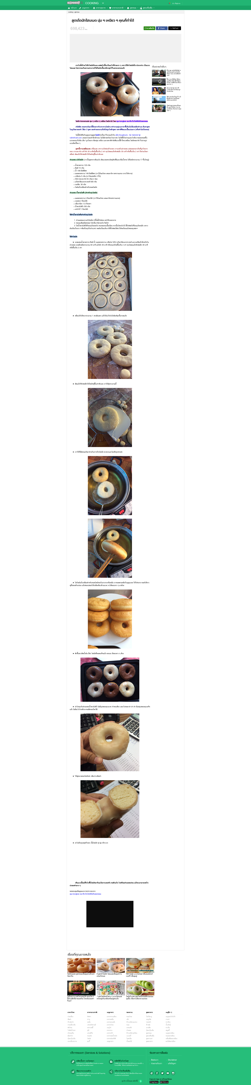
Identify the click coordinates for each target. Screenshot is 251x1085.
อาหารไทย (110, 1025)
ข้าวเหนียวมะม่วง (131, 1022)
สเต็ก (89, 1022)
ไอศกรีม (129, 1038)
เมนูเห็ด (148, 1019)
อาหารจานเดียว (111, 1016)
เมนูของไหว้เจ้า (170, 1016)
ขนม (127, 1025)
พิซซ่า (89, 1016)
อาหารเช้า (110, 1033)
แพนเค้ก (129, 1027)
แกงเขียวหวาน (72, 1041)
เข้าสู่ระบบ (177, 3)
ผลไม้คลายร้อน (170, 1041)
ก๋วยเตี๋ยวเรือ (71, 1025)
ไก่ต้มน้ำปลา (71, 1030)
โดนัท (97, 135)
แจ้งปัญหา (172, 1063)
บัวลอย (128, 1030)
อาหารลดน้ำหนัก (112, 1036)
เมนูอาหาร (85, 8)
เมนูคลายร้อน (170, 1033)
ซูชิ (88, 1030)
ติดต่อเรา (154, 1060)
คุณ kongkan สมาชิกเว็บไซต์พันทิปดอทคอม (132, 121)
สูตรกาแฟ (149, 1038)
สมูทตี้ (168, 1030)
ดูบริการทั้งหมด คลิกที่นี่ (130, 1081)
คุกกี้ (88, 1041)
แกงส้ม (148, 1027)
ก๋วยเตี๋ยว (70, 1016)
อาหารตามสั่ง (111, 1022)
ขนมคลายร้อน (170, 1036)
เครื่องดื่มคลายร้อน (171, 1038)
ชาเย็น (168, 1027)
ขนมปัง (89, 1036)
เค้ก (127, 1019)
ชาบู (88, 1019)
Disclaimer (172, 1060)
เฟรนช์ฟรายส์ (91, 1025)
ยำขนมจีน (71, 1033)
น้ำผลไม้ (129, 1041)
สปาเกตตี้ (90, 1027)
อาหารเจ (109, 1030)
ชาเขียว (168, 1022)
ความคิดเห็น (150, 28)
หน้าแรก (74, 8)
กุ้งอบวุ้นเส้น (71, 1038)
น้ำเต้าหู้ (168, 1025)
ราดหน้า (148, 1022)
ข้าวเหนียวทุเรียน (131, 1033)
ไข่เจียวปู (149, 1016)
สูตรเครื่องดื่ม (147, 8)
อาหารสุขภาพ (100, 8)
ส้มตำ (69, 1019)
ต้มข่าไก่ (70, 1036)
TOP (246, 1081)
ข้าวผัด (148, 1025)
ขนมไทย (129, 1016)
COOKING (92, 3)
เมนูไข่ (109, 1027)
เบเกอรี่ (128, 1036)
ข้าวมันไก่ (71, 1022)
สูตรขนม (133, 8)
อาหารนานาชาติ (117, 8)
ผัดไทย (70, 1027)
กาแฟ (167, 1019)
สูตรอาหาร (149, 1041)
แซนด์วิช (90, 1033)
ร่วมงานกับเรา (156, 1063)
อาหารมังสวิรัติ (111, 1038)
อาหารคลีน (110, 1019)
